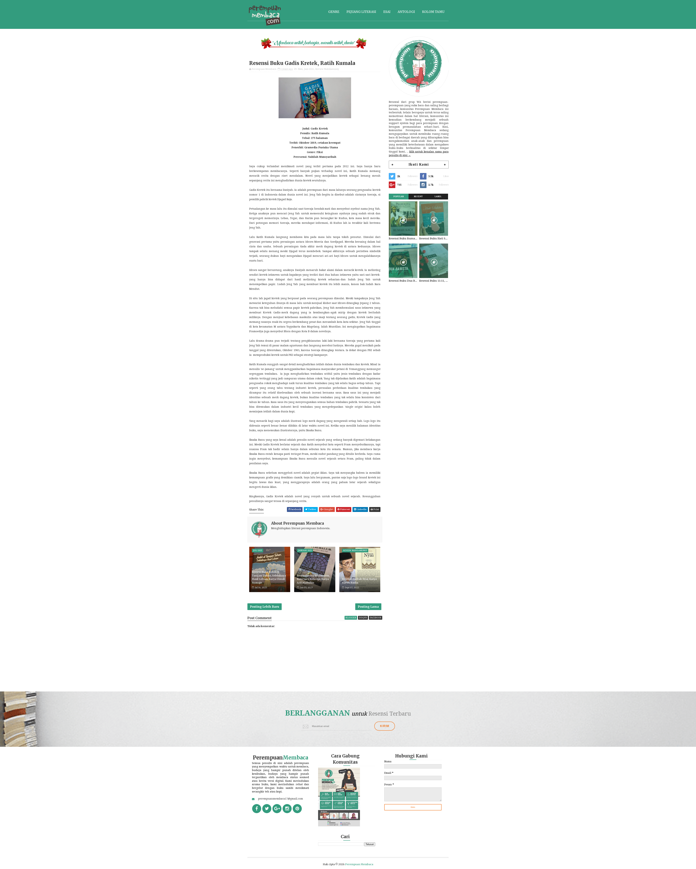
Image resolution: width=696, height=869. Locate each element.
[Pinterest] (297, 808)
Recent (418, 196)
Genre (333, 12)
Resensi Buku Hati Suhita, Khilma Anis (433, 238)
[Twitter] (266, 808)
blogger (350, 617)
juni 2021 (309, 69)
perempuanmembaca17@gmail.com (280, 798)
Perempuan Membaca (359, 864)
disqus (363, 617)
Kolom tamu (433, 12)
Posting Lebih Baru (264, 606)
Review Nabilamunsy (327, 69)
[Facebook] (256, 808)
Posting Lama (368, 606)
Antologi (406, 12)
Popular (398, 196)
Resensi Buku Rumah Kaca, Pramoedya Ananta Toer (403, 238)
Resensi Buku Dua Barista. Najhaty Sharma (403, 280)
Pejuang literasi (361, 12)
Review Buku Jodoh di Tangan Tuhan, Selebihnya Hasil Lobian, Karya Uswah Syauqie (269, 577)
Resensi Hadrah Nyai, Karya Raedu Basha (359, 580)
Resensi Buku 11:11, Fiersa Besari (433, 280)
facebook (375, 617)
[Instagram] (287, 808)
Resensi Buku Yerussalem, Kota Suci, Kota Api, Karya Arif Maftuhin (313, 579)
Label (438, 196)
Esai (386, 12)
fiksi (300, 69)
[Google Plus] (276, 808)
